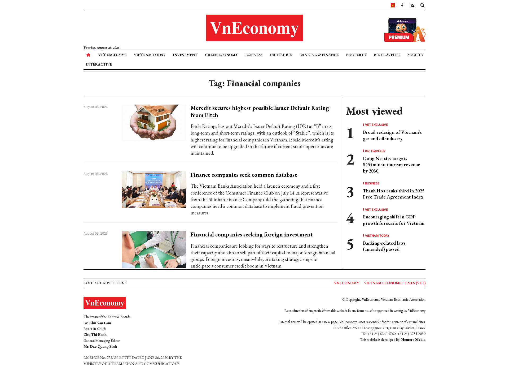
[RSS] (412, 5)
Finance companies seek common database (244, 175)
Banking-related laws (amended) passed (384, 246)
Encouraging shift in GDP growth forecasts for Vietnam (393, 220)
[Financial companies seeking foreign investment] (154, 249)
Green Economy (221, 54)
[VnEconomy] (393, 5)
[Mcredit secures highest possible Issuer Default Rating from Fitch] (154, 122)
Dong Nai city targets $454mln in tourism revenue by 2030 (391, 164)
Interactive (99, 64)
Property (356, 54)
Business (253, 54)
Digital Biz (281, 54)
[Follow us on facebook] (402, 5)
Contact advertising (105, 283)
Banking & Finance (319, 54)
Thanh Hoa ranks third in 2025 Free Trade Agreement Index (393, 194)
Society (415, 54)
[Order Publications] (404, 29)
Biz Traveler (387, 54)
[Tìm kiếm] (422, 5)
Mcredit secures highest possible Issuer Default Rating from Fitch (260, 111)
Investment (185, 54)
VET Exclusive (112, 54)
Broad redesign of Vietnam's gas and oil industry (392, 135)
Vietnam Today (149, 54)
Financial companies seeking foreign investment (252, 234)
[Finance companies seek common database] (154, 189)
